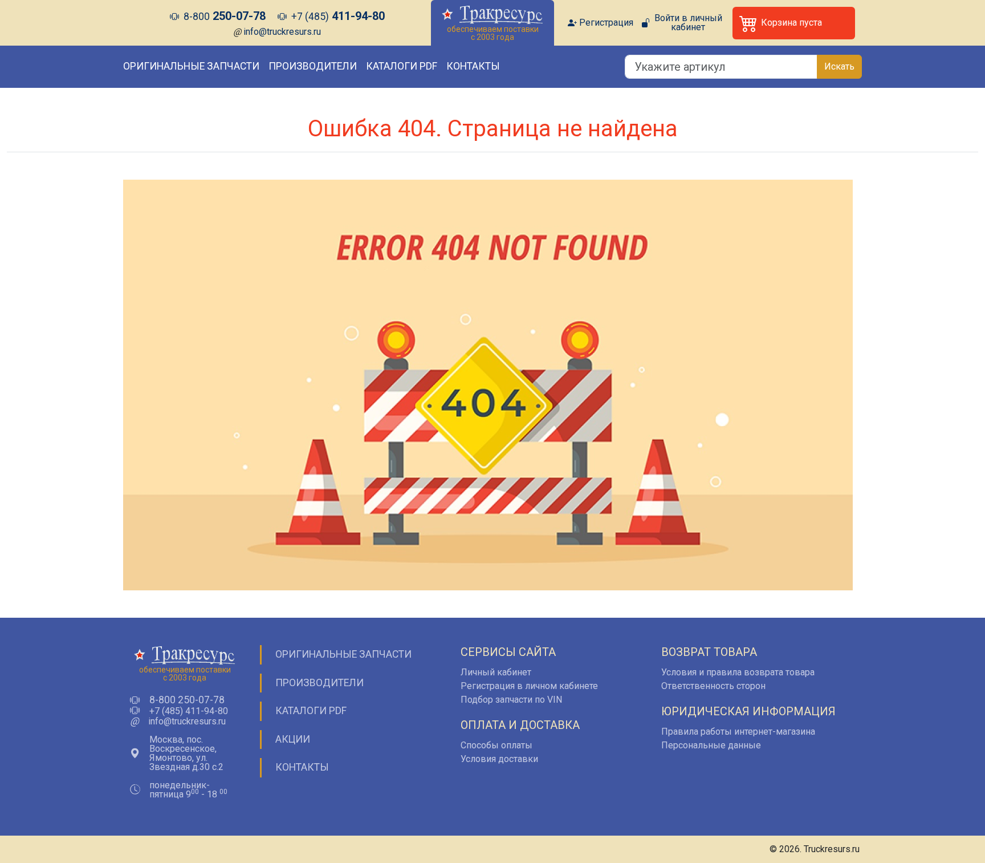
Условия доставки (499, 758)
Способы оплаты (496, 745)
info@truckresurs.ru (282, 31)
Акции (292, 739)
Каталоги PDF (401, 66)
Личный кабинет (496, 672)
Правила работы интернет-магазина (738, 731)
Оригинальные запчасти (191, 66)
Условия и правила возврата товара (738, 672)
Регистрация (606, 22)
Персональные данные (711, 745)
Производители (312, 66)
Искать (839, 66)
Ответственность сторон (713, 685)
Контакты (473, 66)
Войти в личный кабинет (688, 23)
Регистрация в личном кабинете (529, 685)
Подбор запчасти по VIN (511, 699)
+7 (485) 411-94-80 (188, 711)
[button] (793, 23)
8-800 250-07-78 (187, 700)
